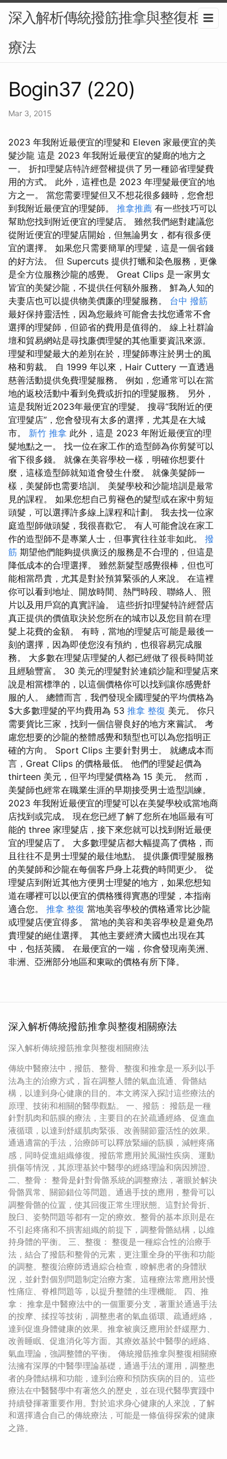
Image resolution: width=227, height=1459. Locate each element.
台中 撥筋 (189, 300)
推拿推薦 (134, 208)
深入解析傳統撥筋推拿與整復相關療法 (111, 32)
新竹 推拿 (48, 432)
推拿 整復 (146, 710)
